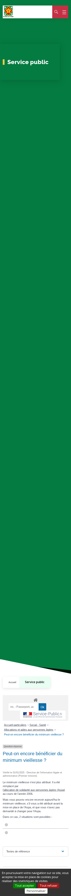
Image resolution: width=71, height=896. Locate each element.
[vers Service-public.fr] (43, 715)
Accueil (12, 682)
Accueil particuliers (15, 724)
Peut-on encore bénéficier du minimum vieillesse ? (34, 734)
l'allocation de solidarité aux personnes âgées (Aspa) (34, 789)
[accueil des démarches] (35, 699)
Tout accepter (24, 886)
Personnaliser (36, 891)
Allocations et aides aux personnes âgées (28, 729)
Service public (34, 682)
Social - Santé (37, 724)
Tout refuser (48, 886)
